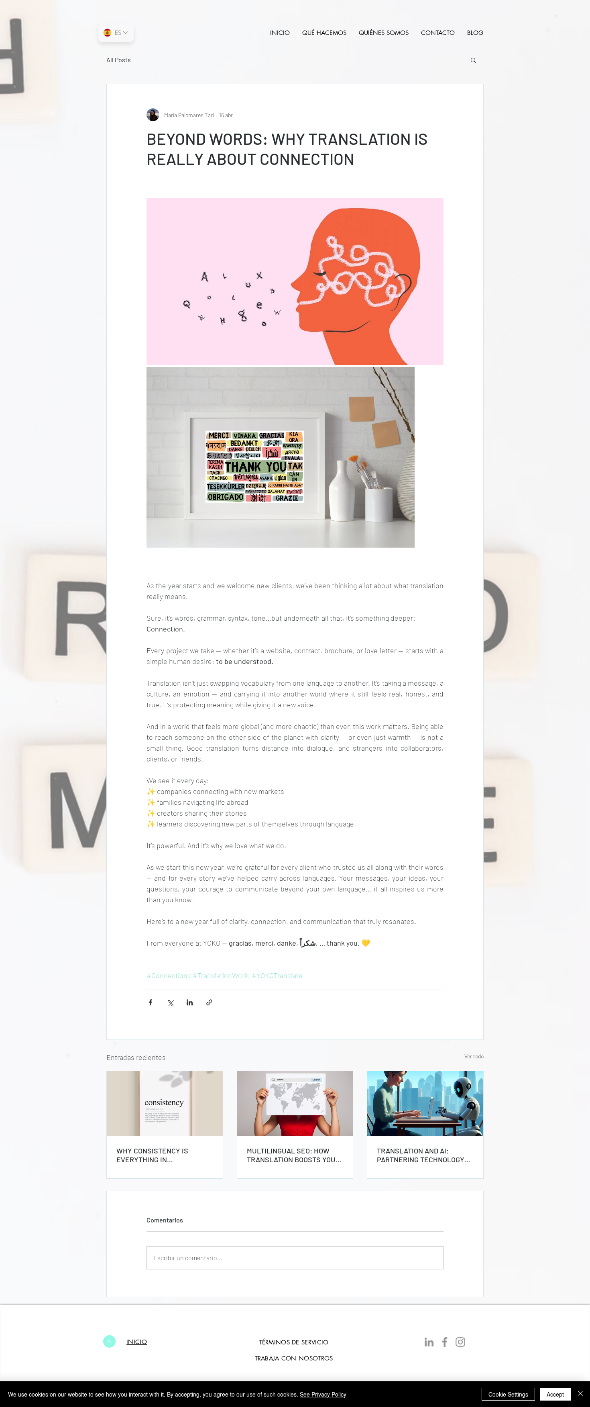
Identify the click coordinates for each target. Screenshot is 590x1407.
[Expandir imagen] (295, 281)
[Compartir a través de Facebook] (150, 1002)
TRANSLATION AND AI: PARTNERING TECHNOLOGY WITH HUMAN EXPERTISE (420, 1155)
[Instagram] (460, 1342)
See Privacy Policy (323, 1394)
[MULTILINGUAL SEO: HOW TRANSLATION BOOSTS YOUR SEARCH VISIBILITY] (295, 1103)
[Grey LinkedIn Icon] (429, 1342)
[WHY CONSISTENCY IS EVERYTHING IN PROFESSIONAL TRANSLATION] (165, 1103)
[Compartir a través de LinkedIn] (189, 1002)
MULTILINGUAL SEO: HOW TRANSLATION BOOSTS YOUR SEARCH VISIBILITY (293, 1155)
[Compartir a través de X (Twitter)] (170, 1002)
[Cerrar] (580, 1394)
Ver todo (474, 1056)
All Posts (118, 59)
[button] (473, 60)
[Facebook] (444, 1342)
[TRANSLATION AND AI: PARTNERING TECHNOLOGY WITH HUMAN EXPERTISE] (425, 1103)
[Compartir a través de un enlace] (209, 1002)
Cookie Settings (508, 1394)
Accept (555, 1394)
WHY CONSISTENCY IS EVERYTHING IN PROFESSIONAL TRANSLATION (152, 1155)
